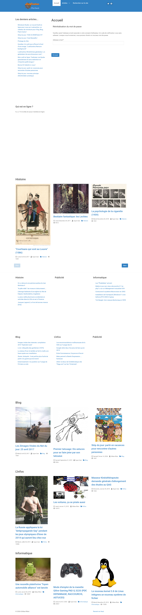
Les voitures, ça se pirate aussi (69, 502)
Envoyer (55, 55)
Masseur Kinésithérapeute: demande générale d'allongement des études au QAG (108, 481)
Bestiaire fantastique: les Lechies (70, 216)
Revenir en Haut (98, 611)
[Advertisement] (30, 92)
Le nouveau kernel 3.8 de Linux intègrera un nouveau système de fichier (108, 594)
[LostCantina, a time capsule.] (32, 5)
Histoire (44, 257)
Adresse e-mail (58, 40)
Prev (17, 265)
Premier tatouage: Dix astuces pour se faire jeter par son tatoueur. (69, 452)
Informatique (84, 602)
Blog (43, 453)
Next (124, 265)
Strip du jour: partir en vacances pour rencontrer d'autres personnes (107, 448)
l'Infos (45, 542)
